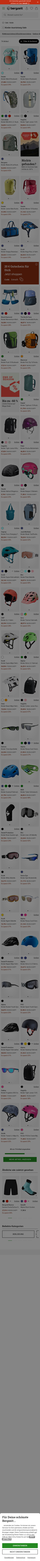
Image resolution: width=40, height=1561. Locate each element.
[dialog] (20, 1537)
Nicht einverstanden (20, 1552)
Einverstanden (20, 1546)
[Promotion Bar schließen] (37, 2)
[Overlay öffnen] (28, 3)
